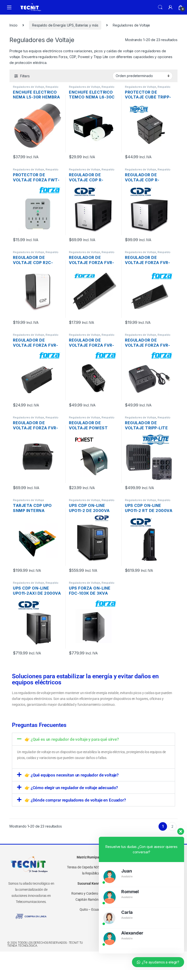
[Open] (9, 7)
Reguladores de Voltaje (28, 86)
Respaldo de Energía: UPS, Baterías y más (65, 25)
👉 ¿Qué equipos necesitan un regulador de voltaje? (72, 775)
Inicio (13, 25)
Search (160, 7)
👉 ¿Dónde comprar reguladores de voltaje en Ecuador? (75, 800)
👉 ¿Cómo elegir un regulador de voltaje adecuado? (71, 787)
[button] (93, 739)
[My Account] (170, 7)
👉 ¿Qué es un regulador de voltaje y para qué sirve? (72, 739)
